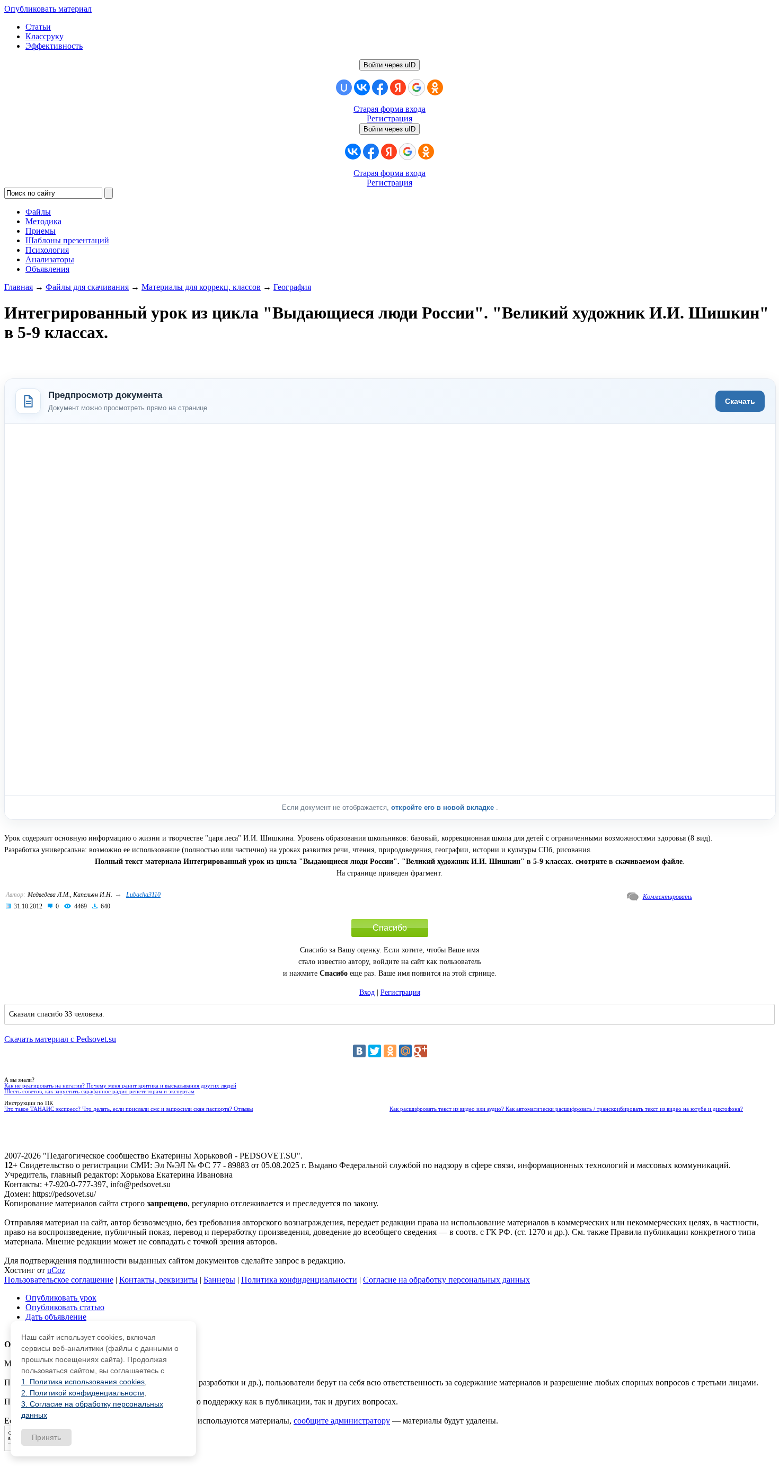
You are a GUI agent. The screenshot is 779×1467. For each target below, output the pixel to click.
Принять (46, 1437)
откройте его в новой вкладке (443, 807)
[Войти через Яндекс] (398, 87)
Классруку (44, 36)
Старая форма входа (389, 108)
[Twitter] (374, 1051)
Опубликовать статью (64, 1307)
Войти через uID (389, 65)
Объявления (47, 268)
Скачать (740, 401)
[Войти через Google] (416, 87)
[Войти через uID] (344, 87)
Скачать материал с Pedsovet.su (60, 1039)
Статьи (38, 26)
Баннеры (219, 1279)
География (292, 286)
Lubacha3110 (143, 894)
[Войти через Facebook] (380, 87)
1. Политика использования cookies (83, 1381)
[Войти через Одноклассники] (435, 87)
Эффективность (54, 45)
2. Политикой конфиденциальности (82, 1393)
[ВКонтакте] (359, 1051)
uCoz (56, 1270)
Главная (18, 286)
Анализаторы (49, 259)
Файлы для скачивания (87, 286)
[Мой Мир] (405, 1051)
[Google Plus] (420, 1051)
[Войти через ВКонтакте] (362, 87)
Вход (367, 992)
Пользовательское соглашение (58, 1279)
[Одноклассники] (390, 1051)
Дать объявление (55, 1316)
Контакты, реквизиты (158, 1279)
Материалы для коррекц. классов (201, 286)
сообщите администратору (342, 1420)
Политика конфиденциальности (299, 1279)
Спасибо (390, 927)
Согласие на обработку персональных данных (446, 1279)
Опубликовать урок (60, 1297)
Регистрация (389, 118)
